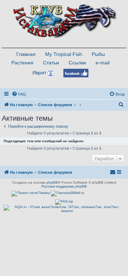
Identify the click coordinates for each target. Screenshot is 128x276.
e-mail (103, 62)
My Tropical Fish (63, 54)
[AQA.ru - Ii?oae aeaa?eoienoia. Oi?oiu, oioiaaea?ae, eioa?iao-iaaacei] (64, 209)
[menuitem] (19, 94)
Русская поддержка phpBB (64, 186)
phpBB (52, 182)
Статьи (51, 62)
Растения (22, 62)
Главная (26, 54)
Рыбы (98, 54)
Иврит (39, 72)
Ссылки (77, 62)
